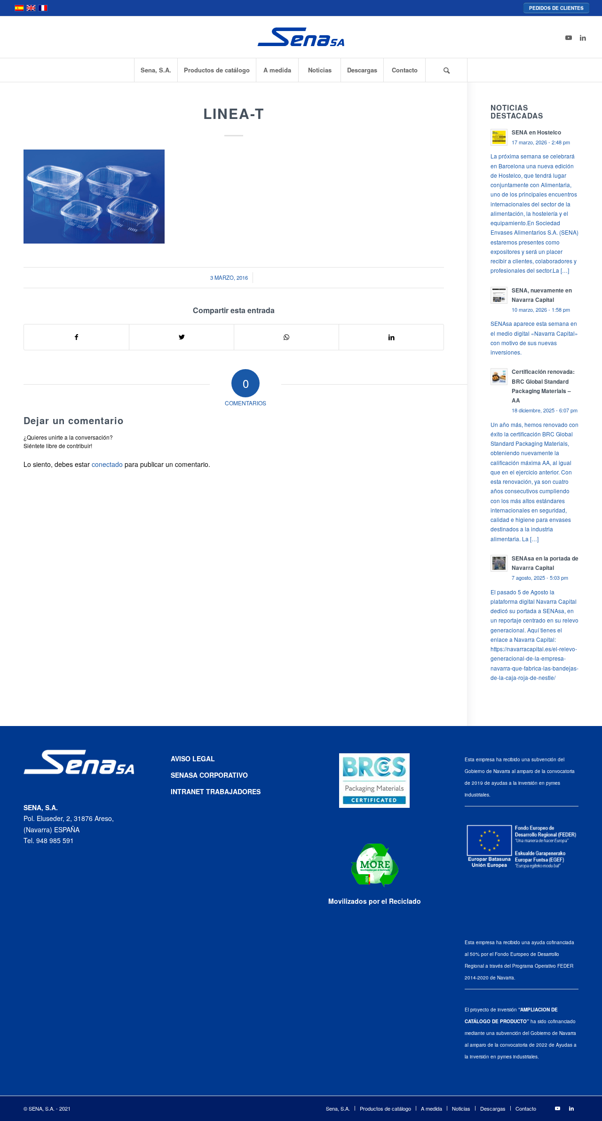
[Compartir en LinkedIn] (391, 337)
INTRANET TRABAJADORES (216, 791)
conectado (107, 464)
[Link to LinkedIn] (583, 37)
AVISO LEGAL (193, 758)
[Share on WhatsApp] (286, 337)
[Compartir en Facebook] (76, 337)
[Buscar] (446, 70)
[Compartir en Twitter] (181, 337)
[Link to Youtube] (569, 37)
